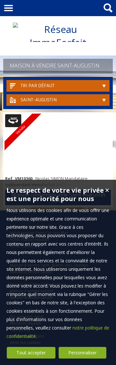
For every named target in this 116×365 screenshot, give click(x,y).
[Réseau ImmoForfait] (58, 42)
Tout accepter (31, 353)
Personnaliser (82, 353)
